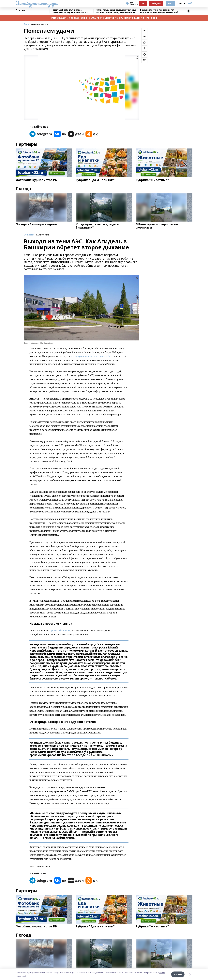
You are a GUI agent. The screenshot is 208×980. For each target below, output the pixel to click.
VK (143, 3)
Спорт (27, 24)
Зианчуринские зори (36, 3)
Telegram (156, 3)
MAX (170, 3)
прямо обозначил (60, 630)
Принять (177, 974)
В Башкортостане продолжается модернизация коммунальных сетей (159, 11)
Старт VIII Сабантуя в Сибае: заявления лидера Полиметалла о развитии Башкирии (70, 11)
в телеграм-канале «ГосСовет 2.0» (90, 356)
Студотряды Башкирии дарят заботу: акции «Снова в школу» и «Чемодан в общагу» (116, 11)
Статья (20, 10)
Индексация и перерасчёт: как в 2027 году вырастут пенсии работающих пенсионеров (104, 17)
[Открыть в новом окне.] (40, 134)
